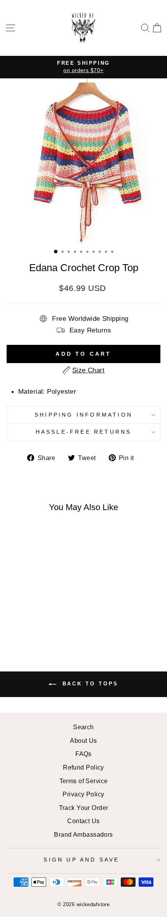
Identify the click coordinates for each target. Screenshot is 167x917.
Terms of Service (83, 780)
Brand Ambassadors (83, 834)
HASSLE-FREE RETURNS (84, 432)
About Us (83, 740)
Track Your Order (83, 807)
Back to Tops (89, 684)
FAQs (83, 753)
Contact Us (83, 820)
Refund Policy (83, 767)
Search (83, 726)
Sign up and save (81, 859)
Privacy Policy (83, 794)
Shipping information (83, 415)
